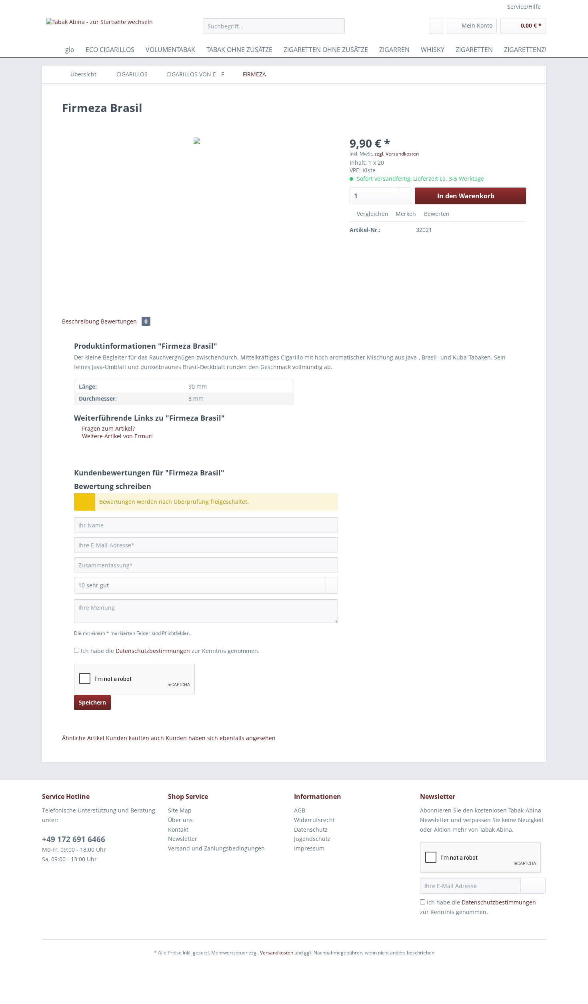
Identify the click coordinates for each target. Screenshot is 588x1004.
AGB (299, 810)
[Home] (50, 49)
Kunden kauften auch (135, 738)
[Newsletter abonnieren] (533, 886)
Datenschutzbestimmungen (153, 651)
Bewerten (436, 214)
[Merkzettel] (436, 26)
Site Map (180, 810)
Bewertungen (124, 321)
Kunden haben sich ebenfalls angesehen (221, 738)
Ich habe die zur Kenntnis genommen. (170, 651)
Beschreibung (80, 321)
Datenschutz (311, 829)
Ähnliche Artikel (83, 738)
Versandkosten (276, 952)
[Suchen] (337, 26)
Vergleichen (371, 214)
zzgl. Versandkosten (396, 153)
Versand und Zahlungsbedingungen (216, 848)
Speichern (92, 702)
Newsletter (182, 838)
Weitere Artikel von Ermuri (116, 436)
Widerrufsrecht (314, 820)
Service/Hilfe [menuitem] (524, 6)
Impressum (309, 848)
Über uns (180, 820)
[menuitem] (274, 30)
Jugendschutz (312, 838)
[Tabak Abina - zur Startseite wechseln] (99, 28)
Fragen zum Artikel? (107, 428)
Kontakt (178, 829)
